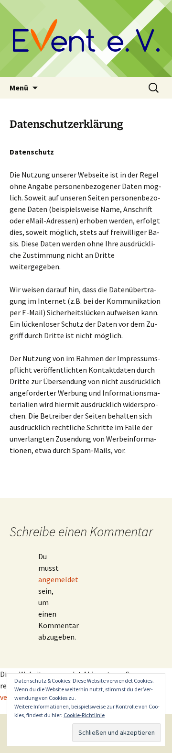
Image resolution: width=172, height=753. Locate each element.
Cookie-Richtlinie (84, 715)
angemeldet (58, 579)
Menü (19, 87)
